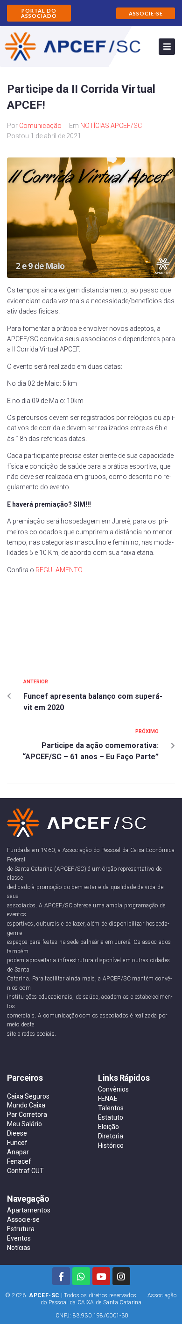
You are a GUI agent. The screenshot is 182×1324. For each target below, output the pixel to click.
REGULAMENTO (59, 570)
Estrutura (21, 1229)
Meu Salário (24, 1124)
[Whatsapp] (81, 1276)
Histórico (111, 1145)
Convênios (113, 1089)
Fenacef (19, 1161)
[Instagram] (121, 1276)
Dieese (17, 1133)
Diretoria (110, 1136)
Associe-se (23, 1219)
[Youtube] (101, 1276)
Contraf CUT (25, 1170)
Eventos (19, 1238)
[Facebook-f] (61, 1276)
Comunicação (40, 125)
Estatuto (110, 1117)
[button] (39, 13)
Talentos (111, 1108)
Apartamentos (28, 1210)
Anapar (18, 1152)
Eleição (108, 1126)
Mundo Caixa (26, 1105)
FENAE (108, 1098)
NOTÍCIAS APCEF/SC (111, 125)
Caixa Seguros (28, 1096)
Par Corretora (27, 1114)
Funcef (17, 1142)
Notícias (18, 1247)
